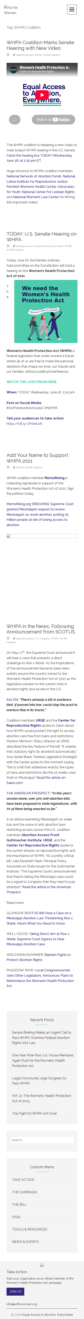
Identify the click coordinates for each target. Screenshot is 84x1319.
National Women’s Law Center (36, 197)
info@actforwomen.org (22, 1304)
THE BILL (19, 1205)
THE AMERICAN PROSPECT (28, 793)
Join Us (15, 1291)
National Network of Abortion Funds (34, 176)
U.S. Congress (42, 638)
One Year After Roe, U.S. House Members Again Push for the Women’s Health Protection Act (43, 1060)
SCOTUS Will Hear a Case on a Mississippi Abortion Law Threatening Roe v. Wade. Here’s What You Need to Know (40, 918)
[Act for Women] (14, 10)
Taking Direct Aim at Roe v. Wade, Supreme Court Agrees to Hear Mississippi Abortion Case (38, 939)
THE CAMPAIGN (24, 1192)
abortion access (24, 55)
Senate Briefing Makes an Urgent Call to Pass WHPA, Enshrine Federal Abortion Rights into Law (41, 1038)
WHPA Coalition (51, 55)
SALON (12, 700)
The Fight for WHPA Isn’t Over (34, 1113)
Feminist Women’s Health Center (31, 187)
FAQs (16, 1217)
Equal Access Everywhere (48, 246)
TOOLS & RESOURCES (29, 1229)
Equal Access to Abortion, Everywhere (47, 1314)
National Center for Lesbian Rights (48, 192)
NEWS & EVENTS (25, 1242)
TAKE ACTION (23, 1180)
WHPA (38, 55)
